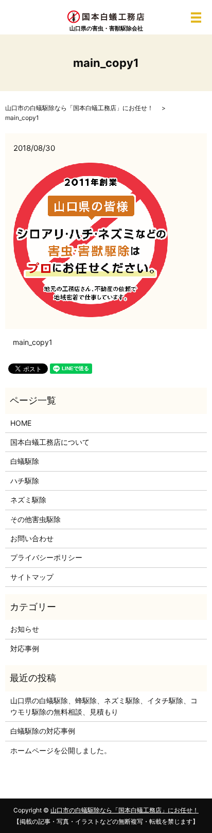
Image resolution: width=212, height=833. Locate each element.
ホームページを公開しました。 (60, 750)
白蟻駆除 (24, 461)
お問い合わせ (32, 538)
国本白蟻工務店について (50, 442)
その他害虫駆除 (35, 519)
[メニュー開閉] (196, 17)
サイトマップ (32, 576)
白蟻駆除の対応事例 (42, 730)
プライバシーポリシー (46, 557)
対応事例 (24, 648)
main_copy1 (32, 342)
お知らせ (24, 628)
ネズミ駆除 (28, 499)
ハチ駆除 (24, 480)
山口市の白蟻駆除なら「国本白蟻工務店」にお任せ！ (79, 108)
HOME (20, 423)
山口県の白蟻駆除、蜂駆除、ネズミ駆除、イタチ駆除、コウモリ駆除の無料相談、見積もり (104, 706)
